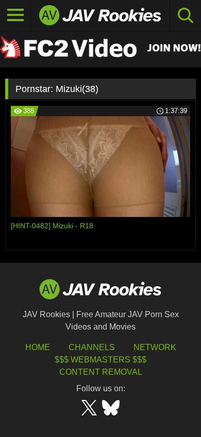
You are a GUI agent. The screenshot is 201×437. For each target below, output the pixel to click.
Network (154, 347)
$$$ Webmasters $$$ (100, 359)
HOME (37, 347)
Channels (92, 347)
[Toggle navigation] (15, 15)
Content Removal (100, 372)
